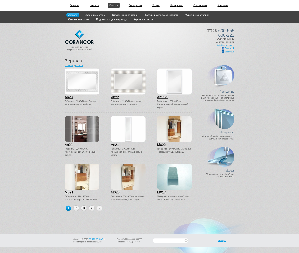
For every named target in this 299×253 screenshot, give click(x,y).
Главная (74, 5)
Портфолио (135, 5)
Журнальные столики (197, 14)
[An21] (82, 129)
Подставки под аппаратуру (111, 19)
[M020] (128, 177)
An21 (69, 145)
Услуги (156, 5)
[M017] (174, 177)
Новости (94, 5)
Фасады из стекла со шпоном (161, 14)
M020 (115, 192)
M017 (161, 192)
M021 (69, 192)
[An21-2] (174, 81)
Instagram (229, 51)
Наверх (222, 240)
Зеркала (73, 14)
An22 (115, 97)
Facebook (229, 48)
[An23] (82, 81)
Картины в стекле (143, 19)
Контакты (223, 5)
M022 (161, 145)
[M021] (82, 177)
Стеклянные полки (78, 19)
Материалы (176, 5)
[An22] (128, 81)
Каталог (113, 5)
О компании (200, 5)
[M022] (174, 129)
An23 (69, 97)
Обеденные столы (94, 14)
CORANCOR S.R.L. (97, 239)
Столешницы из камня (125, 14)
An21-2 (162, 97)
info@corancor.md (225, 45)
